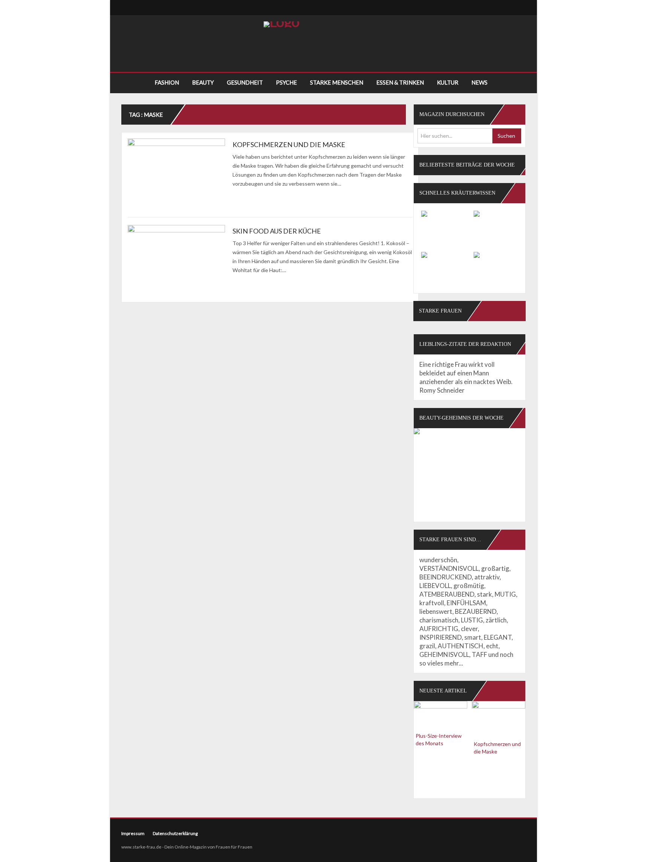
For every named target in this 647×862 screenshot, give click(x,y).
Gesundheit (245, 82)
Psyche (286, 82)
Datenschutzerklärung (175, 833)
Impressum (133, 833)
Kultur (447, 82)
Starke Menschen (336, 82)
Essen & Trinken (400, 82)
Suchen (506, 136)
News (479, 82)
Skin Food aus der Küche (277, 231)
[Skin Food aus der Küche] (176, 262)
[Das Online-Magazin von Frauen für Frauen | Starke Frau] (282, 24)
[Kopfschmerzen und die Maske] (176, 176)
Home (134, 82)
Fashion (167, 82)
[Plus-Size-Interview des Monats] (440, 714)
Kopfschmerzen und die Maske (289, 144)
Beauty (203, 82)
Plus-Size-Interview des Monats (439, 739)
